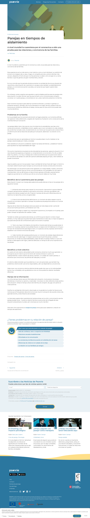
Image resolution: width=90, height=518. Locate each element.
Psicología (21, 437)
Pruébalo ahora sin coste (72, 2)
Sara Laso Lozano (17, 434)
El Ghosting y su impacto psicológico (16, 430)
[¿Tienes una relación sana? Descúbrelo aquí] (70, 423)
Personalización (12, 516)
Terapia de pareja (19, 356)
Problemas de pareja (12, 34)
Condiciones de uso (39, 401)
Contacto (61, 2)
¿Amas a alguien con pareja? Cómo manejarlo (43, 430)
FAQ (10, 479)
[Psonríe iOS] (22, 474)
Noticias (38, 2)
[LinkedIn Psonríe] (27, 491)
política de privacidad (27, 398)
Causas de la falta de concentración (18, 370)
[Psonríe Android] (13, 474)
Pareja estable (63, 437)
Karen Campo (41, 434)
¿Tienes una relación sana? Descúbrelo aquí (68, 430)
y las (27, 401)
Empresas (12, 488)
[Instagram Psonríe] (20, 491)
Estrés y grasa (60, 370)
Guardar (85, 515)
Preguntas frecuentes (49, 2)
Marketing (19, 516)
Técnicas (4, 516)
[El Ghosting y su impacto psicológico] (19, 423)
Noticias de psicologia (14, 484)
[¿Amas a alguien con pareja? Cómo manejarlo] (45, 423)
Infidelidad (36, 437)
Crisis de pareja (29, 356)
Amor (42, 437)
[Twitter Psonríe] (24, 491)
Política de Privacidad (26, 401)
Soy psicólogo (13, 486)
